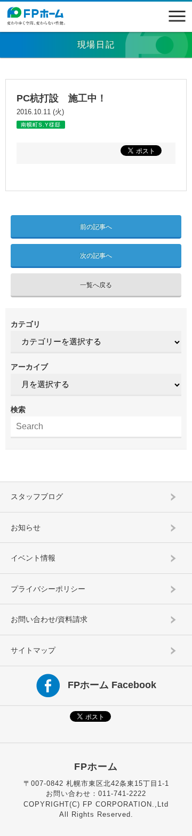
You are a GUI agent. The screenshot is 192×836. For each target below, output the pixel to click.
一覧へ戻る (96, 285)
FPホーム (96, 766)
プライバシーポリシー (48, 589)
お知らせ (26, 527)
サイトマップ (33, 650)
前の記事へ (96, 227)
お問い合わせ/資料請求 (49, 619)
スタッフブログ (37, 496)
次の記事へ (96, 255)
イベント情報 (33, 558)
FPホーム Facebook (112, 684)
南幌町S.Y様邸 (41, 125)
